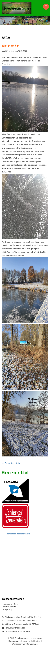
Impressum (37, 638)
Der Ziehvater (32, 644)
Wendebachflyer (19, 644)
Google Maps (7, 609)
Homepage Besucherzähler (18, 534)
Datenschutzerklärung (18, 641)
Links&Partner (35, 641)
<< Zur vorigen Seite (11, 463)
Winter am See (10, 45)
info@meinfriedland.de (15, 628)
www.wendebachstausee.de (18, 631)
